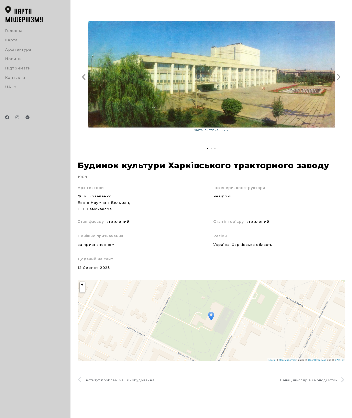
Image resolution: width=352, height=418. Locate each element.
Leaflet (272, 359)
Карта (11, 40)
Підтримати (18, 68)
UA (8, 87)
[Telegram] (27, 117)
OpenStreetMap (317, 359)
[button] (84, 77)
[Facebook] (7, 117)
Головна (13, 31)
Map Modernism (288, 359)
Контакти (15, 77)
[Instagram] (17, 117)
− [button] (82, 290)
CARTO (339, 359)
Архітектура (18, 49)
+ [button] (82, 284)
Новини (13, 59)
